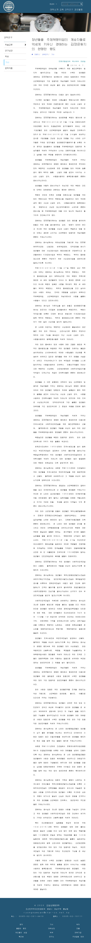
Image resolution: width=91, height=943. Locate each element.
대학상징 (51, 928)
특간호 (21, 936)
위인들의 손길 (21, 932)
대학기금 (78, 932)
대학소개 (54, 9)
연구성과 (9, 51)
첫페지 (36, 54)
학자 (78, 924)
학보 (7, 56)
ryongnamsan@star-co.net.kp (47, 913)
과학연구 (69, 9)
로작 (21, 924)
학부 (51, 932)
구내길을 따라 (78, 936)
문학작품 (9, 68)
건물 (78, 928)
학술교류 (9, 45)
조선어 (53, 4)
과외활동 (78, 9)
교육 (61, 9)
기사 (7, 62)
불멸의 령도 (21, 928)
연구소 (51, 936)
